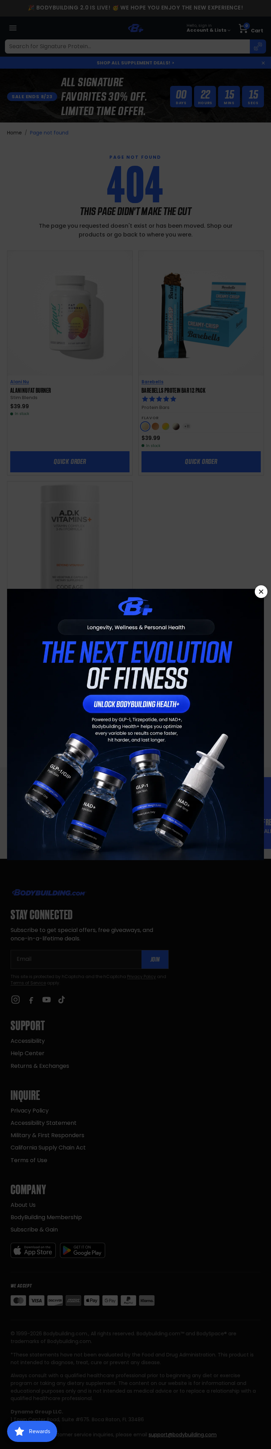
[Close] (261, 591)
